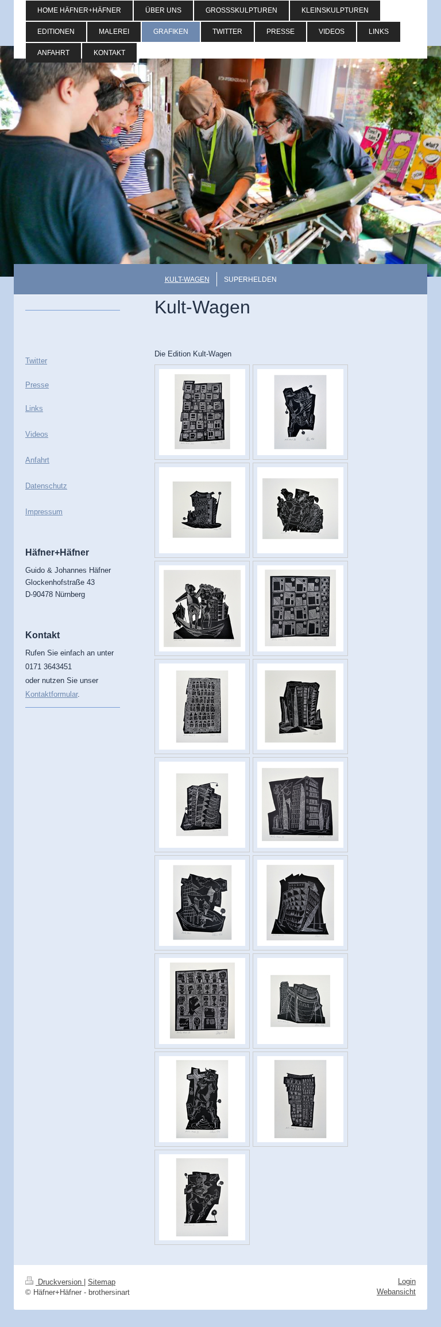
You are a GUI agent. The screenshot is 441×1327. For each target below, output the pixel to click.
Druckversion (60, 1282)
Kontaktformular (51, 694)
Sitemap (101, 1282)
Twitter (36, 360)
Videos (36, 434)
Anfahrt (37, 460)
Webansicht (396, 1291)
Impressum (44, 511)
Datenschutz (46, 486)
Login (407, 1281)
